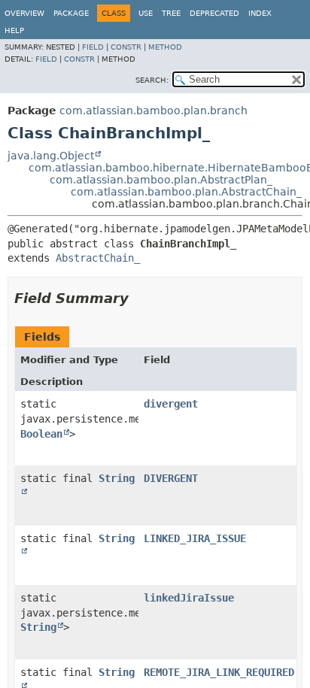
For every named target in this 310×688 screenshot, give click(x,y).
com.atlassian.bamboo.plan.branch (153, 111)
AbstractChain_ (98, 258)
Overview (24, 13)
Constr (126, 47)
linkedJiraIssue (189, 598)
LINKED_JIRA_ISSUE (195, 538)
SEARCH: (152, 80)
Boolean (41, 434)
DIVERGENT (171, 478)
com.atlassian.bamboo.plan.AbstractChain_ (186, 192)
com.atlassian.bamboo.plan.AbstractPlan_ (161, 180)
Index (260, 13)
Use (145, 13)
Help (14, 30)
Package (71, 13)
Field (93, 47)
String (38, 627)
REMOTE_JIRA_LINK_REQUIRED (219, 672)
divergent (171, 404)
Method (165, 47)
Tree (171, 13)
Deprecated (214, 13)
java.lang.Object (51, 156)
